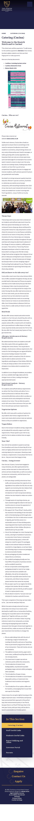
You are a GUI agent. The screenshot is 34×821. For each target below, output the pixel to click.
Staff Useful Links (13, 730)
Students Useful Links (15, 736)
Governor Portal (13, 748)
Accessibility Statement (17, 795)
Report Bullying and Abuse (14, 742)
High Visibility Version (17, 793)
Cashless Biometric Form (13, 66)
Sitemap (17, 796)
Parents (9, 753)
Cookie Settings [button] (17, 800)
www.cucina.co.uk (12, 138)
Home (4, 33)
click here (21, 51)
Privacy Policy (17, 798)
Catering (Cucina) (17, 33)
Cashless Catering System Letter (15, 63)
